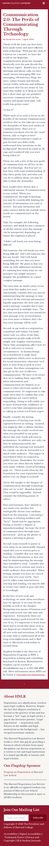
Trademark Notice (14, 837)
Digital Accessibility (30, 834)
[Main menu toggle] (43, 3)
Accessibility (10, 834)
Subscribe (38, 817)
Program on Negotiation (17, 772)
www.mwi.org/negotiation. (30, 674)
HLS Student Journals (29, 840)
